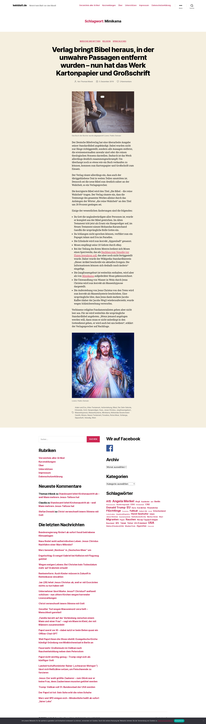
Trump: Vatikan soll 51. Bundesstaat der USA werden (67, 687)
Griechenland (159, 511)
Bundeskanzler (110, 504)
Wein (94, 418)
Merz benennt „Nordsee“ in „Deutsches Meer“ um (65, 550)
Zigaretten (141, 526)
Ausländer (145, 502)
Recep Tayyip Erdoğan (147, 520)
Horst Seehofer (139, 513)
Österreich (151, 526)
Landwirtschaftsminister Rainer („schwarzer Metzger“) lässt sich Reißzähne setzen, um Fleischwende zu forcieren (68, 669)
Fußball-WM (143, 511)
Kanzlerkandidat (124, 517)
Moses (84, 415)
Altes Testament (93, 407)
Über (120, 5)
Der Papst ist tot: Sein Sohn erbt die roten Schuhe (65, 692)
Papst (122, 520)
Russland (110, 523)
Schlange (123, 415)
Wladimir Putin (130, 526)
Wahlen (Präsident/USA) (115, 526)
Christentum (140, 504)
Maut (161, 517)
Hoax (101, 410)
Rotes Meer (114, 415)
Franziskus (125, 511)
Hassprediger (93, 410)
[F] (136, 448)
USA (151, 523)
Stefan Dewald (46, 511)
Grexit (150, 511)
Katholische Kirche (139, 517)
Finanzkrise (152, 508)
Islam (152, 514)
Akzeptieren (179, 721)
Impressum (144, 5)
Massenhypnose (81, 412)
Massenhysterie (95, 412)
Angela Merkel (123, 501)
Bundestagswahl (123, 504)
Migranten (112, 519)
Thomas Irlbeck (87, 81)
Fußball (134, 510)
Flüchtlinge (113, 510)
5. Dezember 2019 (106, 81)
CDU (132, 504)
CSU (147, 504)
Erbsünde (78, 410)
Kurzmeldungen (109, 5)
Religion (106, 41)
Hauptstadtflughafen (123, 514)
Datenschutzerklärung (161, 5)
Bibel (115, 407)
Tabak (123, 523)
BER (152, 502)
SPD (117, 523)
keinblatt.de (20, 5)
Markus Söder (152, 517)
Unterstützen (130, 5)
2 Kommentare (126, 81)
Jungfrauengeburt (123, 410)
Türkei (130, 523)
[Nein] (203, 721)
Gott (85, 410)
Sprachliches (119, 41)
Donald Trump (116, 507)
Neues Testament (94, 415)
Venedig (87, 418)
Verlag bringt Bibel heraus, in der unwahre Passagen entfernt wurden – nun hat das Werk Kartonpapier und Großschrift (103, 61)
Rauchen (131, 519)
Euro (134, 508)
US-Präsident (140, 523)
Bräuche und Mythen (90, 41)
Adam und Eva (80, 407)
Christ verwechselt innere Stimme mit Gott (62, 603)
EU (129, 507)
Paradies (105, 415)
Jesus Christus (109, 410)
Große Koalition (110, 514)
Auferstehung (106, 407)
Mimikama (88, 276)
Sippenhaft (79, 418)
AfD (108, 501)
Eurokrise (141, 508)
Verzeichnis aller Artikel (89, 5)
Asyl (137, 501)
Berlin (157, 501)
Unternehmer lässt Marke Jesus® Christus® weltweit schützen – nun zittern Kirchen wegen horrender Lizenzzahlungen (67, 594)
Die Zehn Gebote (124, 407)
